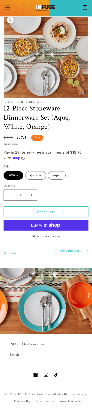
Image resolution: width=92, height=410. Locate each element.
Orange (35, 175)
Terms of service (44, 401)
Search (14, 355)
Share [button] (13, 253)
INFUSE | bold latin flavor (29, 394)
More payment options (46, 236)
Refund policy (80, 394)
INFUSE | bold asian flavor (28, 344)
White (13, 175)
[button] (7, 7)
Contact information (70, 401)
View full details (71, 251)
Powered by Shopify (56, 394)
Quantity (9, 186)
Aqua (57, 175)
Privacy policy (22, 401)
